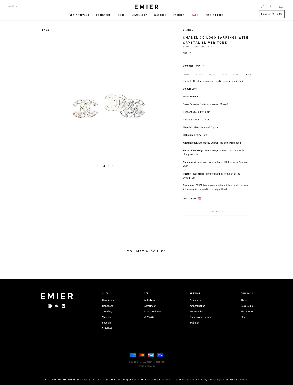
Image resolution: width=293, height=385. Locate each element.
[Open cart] (280, 6)
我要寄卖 (149, 317)
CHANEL (188, 30)
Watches (160, 15)
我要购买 (107, 328)
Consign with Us (152, 311)
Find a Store (247, 311)
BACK (45, 30)
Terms (141, 366)
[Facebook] (199, 198)
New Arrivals (79, 15)
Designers (103, 15)
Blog (243, 317)
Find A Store (215, 15)
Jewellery (139, 15)
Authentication (197, 306)
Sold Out (216, 212)
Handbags (107, 306)
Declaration (247, 306)
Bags (121, 15)
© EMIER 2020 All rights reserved (146, 362)
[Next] (119, 166)
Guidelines (149, 300)
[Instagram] (50, 306)
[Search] (271, 6)
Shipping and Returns (201, 317)
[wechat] (56, 306)
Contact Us (195, 300)
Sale (195, 15)
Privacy (151, 366)
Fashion (179, 15)
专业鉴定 (194, 322)
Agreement (150, 306)
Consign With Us (271, 14)
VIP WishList (196, 311)
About (244, 300)
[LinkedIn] (63, 306)
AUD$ (11, 6)
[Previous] (97, 166)
